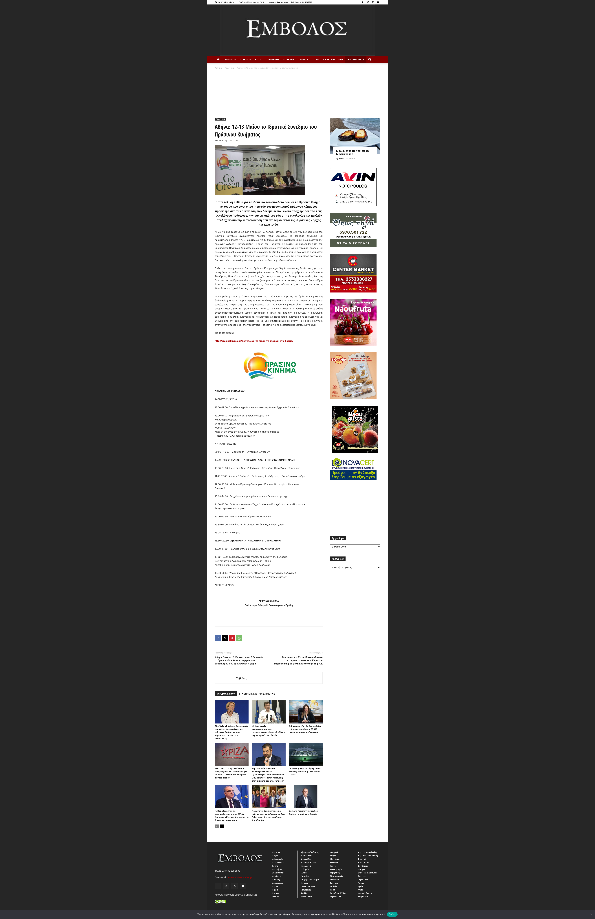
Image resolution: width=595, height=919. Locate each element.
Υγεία (316, 59)
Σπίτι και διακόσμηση (367, 872)
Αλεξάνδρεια (278, 862)
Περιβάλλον (335, 896)
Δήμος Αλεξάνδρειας (310, 852)
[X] (372, 2)
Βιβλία (275, 889)
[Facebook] (362, 2)
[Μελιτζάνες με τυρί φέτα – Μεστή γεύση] (355, 136)
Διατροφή (329, 59)
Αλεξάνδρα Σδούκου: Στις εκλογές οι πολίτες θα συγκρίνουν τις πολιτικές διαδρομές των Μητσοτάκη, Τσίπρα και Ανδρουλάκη (231, 732)
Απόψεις (276, 879)
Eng (340, 59)
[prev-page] (217, 826)
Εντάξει (392, 914)
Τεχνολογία (363, 879)
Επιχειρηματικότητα (310, 879)
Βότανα (275, 893)
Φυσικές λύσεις (365, 893)
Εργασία (304, 883)
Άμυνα (275, 865)
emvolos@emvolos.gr (278, 2)
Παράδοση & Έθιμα (338, 893)
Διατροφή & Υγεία (308, 862)
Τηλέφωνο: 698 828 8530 (301, 2)
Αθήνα (275, 855)
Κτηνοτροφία (336, 869)
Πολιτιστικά (363, 862)
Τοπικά (244, 59)
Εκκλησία (305, 869)
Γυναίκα (275, 896)
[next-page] (222, 826)
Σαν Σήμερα (363, 865)
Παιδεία (333, 886)
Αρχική (218, 68)
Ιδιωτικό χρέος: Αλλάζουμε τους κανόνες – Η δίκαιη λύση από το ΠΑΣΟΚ (305, 771)
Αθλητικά (274, 59)
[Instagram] (367, 2)
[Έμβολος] (297, 30)
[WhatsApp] (239, 638)
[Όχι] (591, 914)
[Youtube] (378, 2)
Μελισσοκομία (336, 876)
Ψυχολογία (363, 896)
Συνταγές (304, 59)
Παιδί (332, 889)
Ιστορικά (334, 852)
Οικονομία (334, 879)
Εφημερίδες (306, 889)
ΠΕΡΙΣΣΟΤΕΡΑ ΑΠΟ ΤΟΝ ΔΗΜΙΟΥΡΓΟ (257, 693)
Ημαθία (304, 893)
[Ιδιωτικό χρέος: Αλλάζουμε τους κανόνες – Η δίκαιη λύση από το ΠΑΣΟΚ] (306, 754)
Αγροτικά (276, 852)
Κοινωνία (289, 59)
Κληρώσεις (335, 859)
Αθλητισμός (277, 859)
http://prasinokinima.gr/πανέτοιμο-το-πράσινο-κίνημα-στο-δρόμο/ (254, 340)
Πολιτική (229, 68)
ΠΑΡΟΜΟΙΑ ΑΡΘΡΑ (226, 693)
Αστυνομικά (277, 883)
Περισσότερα (354, 59)
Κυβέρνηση (335, 872)
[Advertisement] (297, 92)
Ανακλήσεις (277, 869)
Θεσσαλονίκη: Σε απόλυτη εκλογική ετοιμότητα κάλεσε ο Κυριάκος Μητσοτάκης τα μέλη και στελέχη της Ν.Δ (298, 660)
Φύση (360, 889)
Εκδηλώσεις (306, 865)
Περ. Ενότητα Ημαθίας (368, 855)
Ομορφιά (334, 883)
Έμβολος (223, 140)
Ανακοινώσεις (278, 872)
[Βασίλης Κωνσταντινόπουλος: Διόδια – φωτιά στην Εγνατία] (306, 796)
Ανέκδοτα (276, 876)
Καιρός (333, 855)
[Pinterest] (232, 638)
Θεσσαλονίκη (306, 896)
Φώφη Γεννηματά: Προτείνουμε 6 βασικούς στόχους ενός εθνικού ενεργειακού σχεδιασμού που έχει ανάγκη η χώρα (239, 660)
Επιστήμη (305, 876)
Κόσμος (260, 59)
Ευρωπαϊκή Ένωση (309, 886)
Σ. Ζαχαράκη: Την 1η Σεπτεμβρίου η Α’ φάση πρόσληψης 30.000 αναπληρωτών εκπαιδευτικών (305, 729)
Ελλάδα (229, 59)
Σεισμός (361, 869)
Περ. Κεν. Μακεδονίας (367, 852)
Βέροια (275, 886)
